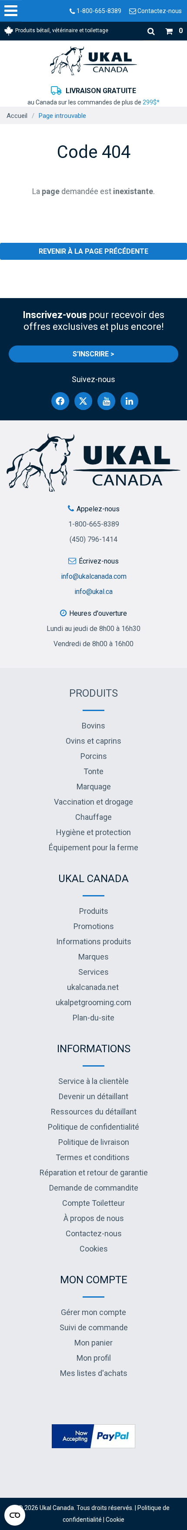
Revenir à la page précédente (93, 251)
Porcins (93, 756)
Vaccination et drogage (93, 801)
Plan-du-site (93, 1017)
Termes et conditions (93, 1157)
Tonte (93, 771)
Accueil (17, 116)
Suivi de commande (94, 1327)
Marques (93, 956)
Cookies (94, 1248)
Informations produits (93, 941)
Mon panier (93, 1342)
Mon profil (94, 1357)
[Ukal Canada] (93, 60)
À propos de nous (93, 1218)
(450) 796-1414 (93, 539)
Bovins (93, 725)
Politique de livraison (93, 1142)
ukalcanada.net (93, 987)
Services (93, 971)
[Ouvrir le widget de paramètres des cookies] (14, 1515)
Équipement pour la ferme (93, 847)
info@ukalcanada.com (94, 576)
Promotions (93, 926)
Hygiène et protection (93, 832)
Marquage (94, 786)
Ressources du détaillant (94, 1111)
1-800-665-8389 (98, 10)
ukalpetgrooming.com (93, 1002)
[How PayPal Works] (93, 1435)
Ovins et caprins (93, 740)
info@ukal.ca (93, 591)
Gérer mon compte (93, 1312)
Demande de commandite (93, 1187)
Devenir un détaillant (93, 1096)
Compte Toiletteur (93, 1203)
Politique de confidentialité (93, 1126)
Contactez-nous (159, 10)
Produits (93, 693)
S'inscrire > (93, 354)
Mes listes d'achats (93, 1373)
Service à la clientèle (93, 1081)
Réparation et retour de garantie (94, 1172)
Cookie (115, 1519)
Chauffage (93, 817)
